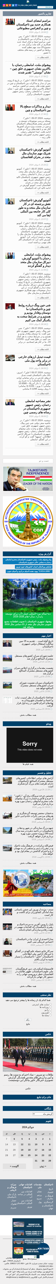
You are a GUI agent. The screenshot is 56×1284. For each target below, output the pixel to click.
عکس (28, 1088)
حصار (13, 1200)
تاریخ (51, 1189)
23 (43, 1155)
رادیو (47, 1010)
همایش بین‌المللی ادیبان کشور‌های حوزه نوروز (33, 567)
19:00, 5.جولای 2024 (38, 32)
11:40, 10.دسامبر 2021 (41, 980)
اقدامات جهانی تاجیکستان (25, 1185)
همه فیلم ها (28, 764)
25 (29, 1155)
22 (50, 1155)
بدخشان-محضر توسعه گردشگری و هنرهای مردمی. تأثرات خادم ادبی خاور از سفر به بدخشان (34, 816)
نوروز (29, 1206)
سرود (39, 1198)
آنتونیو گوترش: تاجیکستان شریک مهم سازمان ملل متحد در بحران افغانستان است (35, 155)
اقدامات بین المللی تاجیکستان (24, 1202)
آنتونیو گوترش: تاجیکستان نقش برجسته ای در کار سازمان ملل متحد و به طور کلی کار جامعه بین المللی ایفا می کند (34, 207)
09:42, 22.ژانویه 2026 (42, 918)
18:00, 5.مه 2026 (44, 650)
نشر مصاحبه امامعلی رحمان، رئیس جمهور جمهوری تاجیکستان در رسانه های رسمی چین (37, 406)
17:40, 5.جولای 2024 (38, 114)
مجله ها (45, 1015)
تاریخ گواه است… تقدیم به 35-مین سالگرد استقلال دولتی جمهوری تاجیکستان (36, 643)
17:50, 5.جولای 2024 (38, 76)
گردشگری (48, 1202)
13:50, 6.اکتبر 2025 (43, 691)
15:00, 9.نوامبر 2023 (42, 962)
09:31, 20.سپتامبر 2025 (41, 709)
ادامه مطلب (43, 57)
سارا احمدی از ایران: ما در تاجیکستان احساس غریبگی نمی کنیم (34, 940)
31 (36, 1160)
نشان (39, 1191)
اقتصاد (50, 1192)
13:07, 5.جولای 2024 (38, 219)
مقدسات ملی (38, 1185)
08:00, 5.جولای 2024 (38, 416)
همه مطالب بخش (28, 715)
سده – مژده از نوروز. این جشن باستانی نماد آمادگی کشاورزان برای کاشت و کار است (33, 912)
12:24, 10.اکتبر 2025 (42, 662)
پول (40, 1202)
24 (36, 1155)
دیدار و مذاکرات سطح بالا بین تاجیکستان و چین (35, 108)
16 (43, 1150)
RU (22, 5)
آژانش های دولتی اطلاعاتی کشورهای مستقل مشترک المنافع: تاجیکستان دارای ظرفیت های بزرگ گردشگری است (34, 782)
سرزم (13, 1207)
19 (22, 1150)
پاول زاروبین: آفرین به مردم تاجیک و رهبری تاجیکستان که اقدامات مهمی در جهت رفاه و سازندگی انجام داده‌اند (33, 927)
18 (29, 1150)
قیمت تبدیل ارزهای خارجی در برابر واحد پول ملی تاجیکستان (34, 360)
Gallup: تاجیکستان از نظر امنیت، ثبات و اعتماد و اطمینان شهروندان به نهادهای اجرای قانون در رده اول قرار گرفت (34, 701)
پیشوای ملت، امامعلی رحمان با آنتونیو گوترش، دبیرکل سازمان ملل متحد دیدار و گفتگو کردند (35, 260)
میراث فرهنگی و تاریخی (11, 1187)
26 (22, 1155)
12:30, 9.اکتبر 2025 (43, 933)
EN (26, 5)
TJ (19, 5)
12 (22, 1144)
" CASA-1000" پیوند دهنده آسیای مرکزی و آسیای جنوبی (29, 571)
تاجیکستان (48, 1184)
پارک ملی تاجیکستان (11, 1195)
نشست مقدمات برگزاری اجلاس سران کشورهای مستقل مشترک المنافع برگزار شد (33, 670)
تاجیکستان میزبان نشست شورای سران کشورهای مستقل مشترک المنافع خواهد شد (36, 685)
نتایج (28, 1024)
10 (36, 1144)
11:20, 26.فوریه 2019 (42, 789)
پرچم (39, 1195)
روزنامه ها (44, 1007)
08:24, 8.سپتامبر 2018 (42, 822)
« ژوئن (43, 1166)
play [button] (42, 7)
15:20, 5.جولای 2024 (38, 165)
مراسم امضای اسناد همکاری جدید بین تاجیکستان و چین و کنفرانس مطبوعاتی (33, 24)
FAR (35, 5)
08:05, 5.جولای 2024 (38, 368)
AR (30, 5)
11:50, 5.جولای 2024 (38, 270)
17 (36, 1150)
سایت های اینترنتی (40, 1004)
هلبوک (13, 1204)
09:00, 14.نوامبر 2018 (42, 807)
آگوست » (14, 1166)
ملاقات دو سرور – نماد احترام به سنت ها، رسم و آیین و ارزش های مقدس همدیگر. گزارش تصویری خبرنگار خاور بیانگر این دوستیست (28, 1077)
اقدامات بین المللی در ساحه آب (25, 1194)
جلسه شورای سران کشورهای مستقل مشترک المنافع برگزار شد (34, 657)
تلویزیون (45, 1012)
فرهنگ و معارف (49, 1197)
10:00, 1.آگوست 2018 (42, 857)
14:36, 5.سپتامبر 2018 (42, 839)
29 (50, 1160)
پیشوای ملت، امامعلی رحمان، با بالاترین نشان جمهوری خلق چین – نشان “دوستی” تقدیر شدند (30, 68)
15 (50, 1150)
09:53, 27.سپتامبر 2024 (41, 945)
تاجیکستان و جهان (47, 1207)
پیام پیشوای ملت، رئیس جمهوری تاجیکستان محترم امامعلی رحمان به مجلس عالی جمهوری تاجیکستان (28, 560)
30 (43, 1160)
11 (29, 1144)
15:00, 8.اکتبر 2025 (43, 677)
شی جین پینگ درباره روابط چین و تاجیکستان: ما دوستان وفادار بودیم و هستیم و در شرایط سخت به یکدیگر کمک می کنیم (34, 312)
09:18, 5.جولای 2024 (38, 324)
